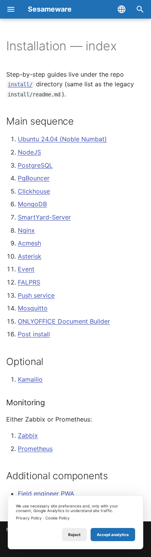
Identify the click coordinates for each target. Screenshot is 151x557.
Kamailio (30, 379)
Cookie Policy (57, 518)
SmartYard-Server (44, 217)
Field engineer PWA (46, 493)
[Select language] (121, 9)
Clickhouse (34, 191)
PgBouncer (34, 178)
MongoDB (32, 204)
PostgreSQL (35, 165)
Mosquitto (33, 308)
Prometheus (35, 448)
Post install (34, 334)
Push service (36, 295)
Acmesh (29, 243)
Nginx (26, 230)
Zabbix (28, 435)
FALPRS (29, 282)
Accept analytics (113, 534)
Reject (74, 534)
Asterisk (29, 256)
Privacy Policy (29, 518)
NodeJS (29, 152)
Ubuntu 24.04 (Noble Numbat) (62, 139)
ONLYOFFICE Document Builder (64, 321)
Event (26, 269)
